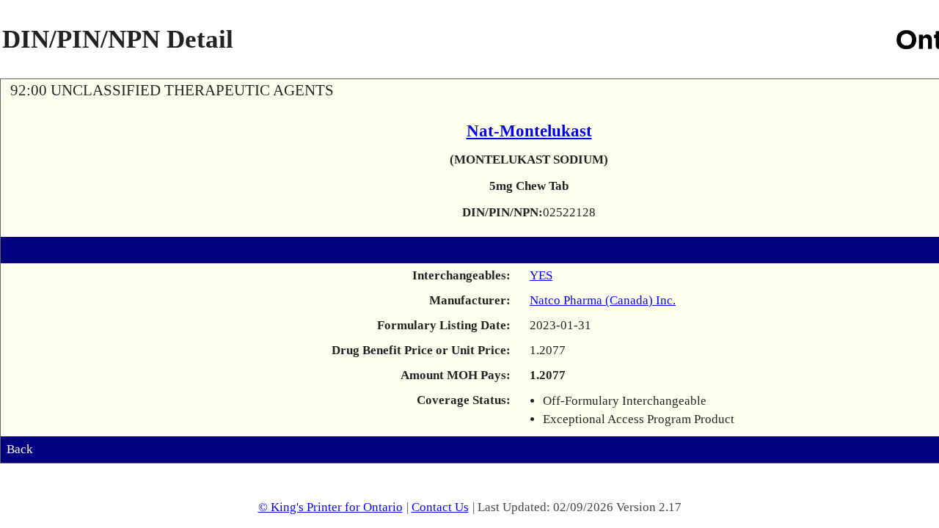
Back (20, 449)
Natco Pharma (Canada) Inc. (603, 300)
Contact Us (440, 507)
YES (541, 275)
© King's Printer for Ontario (330, 507)
